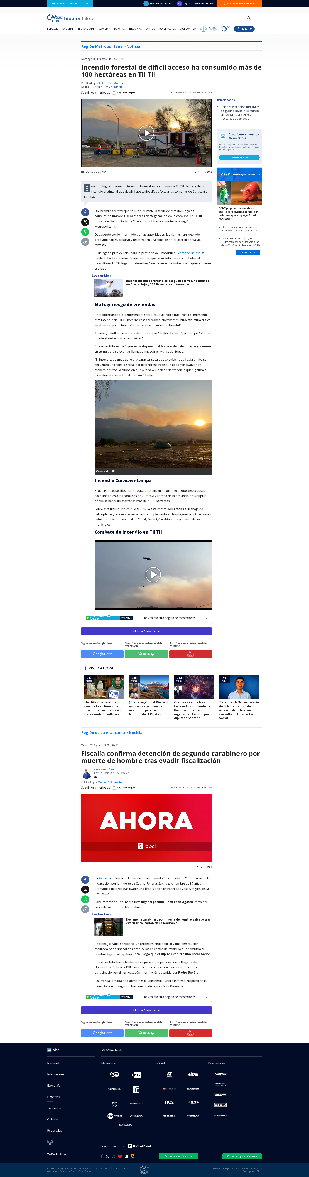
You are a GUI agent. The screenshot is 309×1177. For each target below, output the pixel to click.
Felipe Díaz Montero (112, 83)
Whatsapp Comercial (180, 1156)
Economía (104, 28)
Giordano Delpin (188, 253)
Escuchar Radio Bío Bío (240, 3)
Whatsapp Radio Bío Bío (244, 1156)
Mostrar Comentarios (146, 631)
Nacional (67, 28)
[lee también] (109, 927)
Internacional (86, 28)
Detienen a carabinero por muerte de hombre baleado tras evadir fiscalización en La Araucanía (168, 921)
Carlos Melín (115, 87)
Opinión (150, 28)
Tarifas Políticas (57, 1154)
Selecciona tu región (65, 3)
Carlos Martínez (104, 769)
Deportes (119, 28)
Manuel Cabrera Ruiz (111, 782)
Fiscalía (104, 878)
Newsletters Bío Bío (160, 3)
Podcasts (52, 28)
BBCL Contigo (188, 28)
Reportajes (54, 1131)
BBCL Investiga (167, 28)
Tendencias (135, 28)
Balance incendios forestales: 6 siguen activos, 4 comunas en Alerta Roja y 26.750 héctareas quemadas (167, 282)
